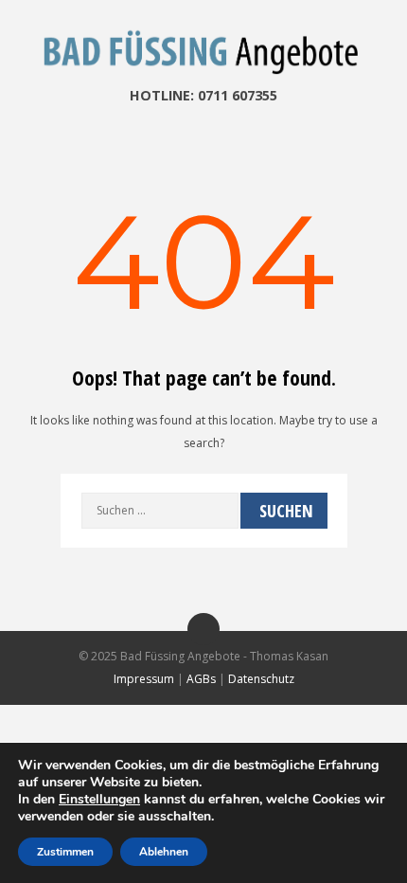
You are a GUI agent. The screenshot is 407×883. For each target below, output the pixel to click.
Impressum (144, 679)
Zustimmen (65, 851)
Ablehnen (163, 851)
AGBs (201, 679)
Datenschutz (261, 679)
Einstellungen (99, 799)
